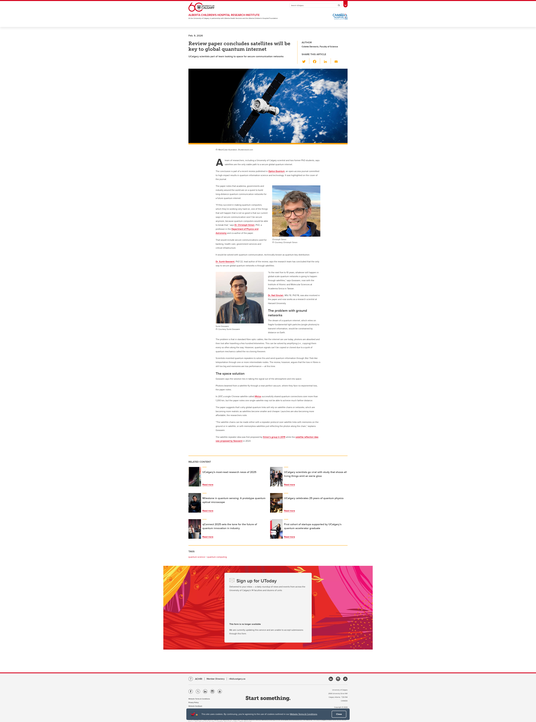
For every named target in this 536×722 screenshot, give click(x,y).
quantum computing (217, 557)
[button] (305, 61)
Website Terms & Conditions (303, 714)
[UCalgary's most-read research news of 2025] (194, 476)
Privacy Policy (193, 702)
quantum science (196, 557)
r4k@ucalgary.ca (237, 678)
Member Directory (216, 678)
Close (339, 714)
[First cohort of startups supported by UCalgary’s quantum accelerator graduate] (276, 529)
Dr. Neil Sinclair (275, 295)
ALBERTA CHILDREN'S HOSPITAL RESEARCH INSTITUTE (224, 15)
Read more (207, 484)
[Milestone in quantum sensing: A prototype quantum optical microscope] (194, 503)
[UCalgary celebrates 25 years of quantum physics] (276, 503)
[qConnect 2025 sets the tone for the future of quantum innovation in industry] (194, 529)
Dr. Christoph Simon (244, 225)
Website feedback (195, 706)
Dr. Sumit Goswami (225, 261)
